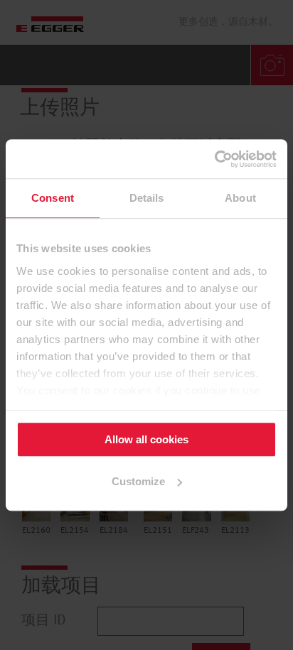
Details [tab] (146, 198)
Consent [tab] (52, 198)
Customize (138, 481)
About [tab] (240, 198)
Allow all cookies (146, 439)
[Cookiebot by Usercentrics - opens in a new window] (214, 159)
